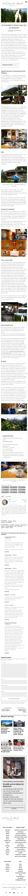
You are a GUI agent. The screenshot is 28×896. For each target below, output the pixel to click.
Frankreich (7, 851)
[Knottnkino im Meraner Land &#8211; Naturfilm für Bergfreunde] (6, 742)
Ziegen (11, 527)
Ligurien (7, 837)
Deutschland (7, 830)
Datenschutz (20, 871)
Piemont (7, 835)
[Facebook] (25, 501)
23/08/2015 (10, 30)
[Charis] (5, 505)
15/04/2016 (13, 594)
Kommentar (4, 662)
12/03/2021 (14, 568)
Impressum (20, 869)
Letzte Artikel (8, 496)
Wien (7, 847)
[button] (9, 90)
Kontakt (20, 867)
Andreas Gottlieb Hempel (11, 623)
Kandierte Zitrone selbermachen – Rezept (20, 709)
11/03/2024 (14, 555)
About (20, 864)
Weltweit (7, 852)
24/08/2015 (7, 624)
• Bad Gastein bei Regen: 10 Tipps (20, 837)
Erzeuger (10, 520)
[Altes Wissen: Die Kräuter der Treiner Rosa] (19, 742)
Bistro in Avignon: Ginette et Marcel (6, 709)
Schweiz (7, 849)
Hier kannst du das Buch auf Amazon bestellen (14, 808)
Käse (16, 526)
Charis (9, 499)
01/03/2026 (7, 538)
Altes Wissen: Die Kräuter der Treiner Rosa (19, 748)
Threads (7, 871)
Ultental (7, 527)
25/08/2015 (11, 605)
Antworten (7, 551)
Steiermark (7, 842)
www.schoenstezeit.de (13, 504)
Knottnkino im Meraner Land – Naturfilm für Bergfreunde (6, 749)
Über (3, 496)
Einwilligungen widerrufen (20, 880)
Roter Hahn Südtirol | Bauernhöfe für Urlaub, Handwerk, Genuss (18, 731)
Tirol (7, 844)
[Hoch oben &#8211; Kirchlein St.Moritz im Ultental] (6, 723)
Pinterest (7, 869)
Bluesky (7, 864)
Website (2, 691)
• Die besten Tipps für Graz (20, 840)
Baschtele (12, 524)
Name (2, 679)
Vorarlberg (7, 845)
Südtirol (14, 520)
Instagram (7, 867)
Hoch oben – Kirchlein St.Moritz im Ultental (5, 730)
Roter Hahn (20, 526)
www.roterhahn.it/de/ (7, 441)
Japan (7, 854)
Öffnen (15, 64)
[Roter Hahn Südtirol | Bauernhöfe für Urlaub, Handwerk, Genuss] (19, 723)
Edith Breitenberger (9, 526)
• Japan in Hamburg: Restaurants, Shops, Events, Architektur (20, 851)
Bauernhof (17, 524)
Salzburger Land (7, 840)
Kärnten (7, 838)
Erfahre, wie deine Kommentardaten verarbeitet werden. (13, 703)
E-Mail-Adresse (4, 685)
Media (20, 866)
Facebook (7, 866)
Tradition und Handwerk (6, 522)
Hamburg (7, 831)
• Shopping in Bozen (20, 838)
